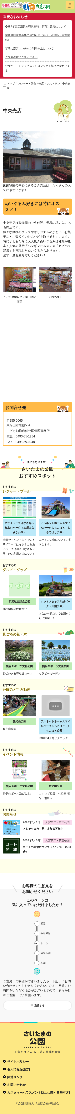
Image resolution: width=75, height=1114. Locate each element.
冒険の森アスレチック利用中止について (29, 48)
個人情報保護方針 (19, 1069)
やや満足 (46, 933)
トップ (11, 83)
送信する (39, 1005)
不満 (43, 963)
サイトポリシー (18, 1061)
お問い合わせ (16, 1084)
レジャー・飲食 (26, 83)
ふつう (44, 943)
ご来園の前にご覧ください (21, 57)
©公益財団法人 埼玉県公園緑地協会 (37, 1103)
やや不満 (46, 953)
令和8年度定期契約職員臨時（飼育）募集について (35, 26)
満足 (43, 923)
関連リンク (15, 1077)
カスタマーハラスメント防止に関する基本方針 (39, 1092)
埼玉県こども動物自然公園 (31, 6)
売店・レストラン (49, 83)
